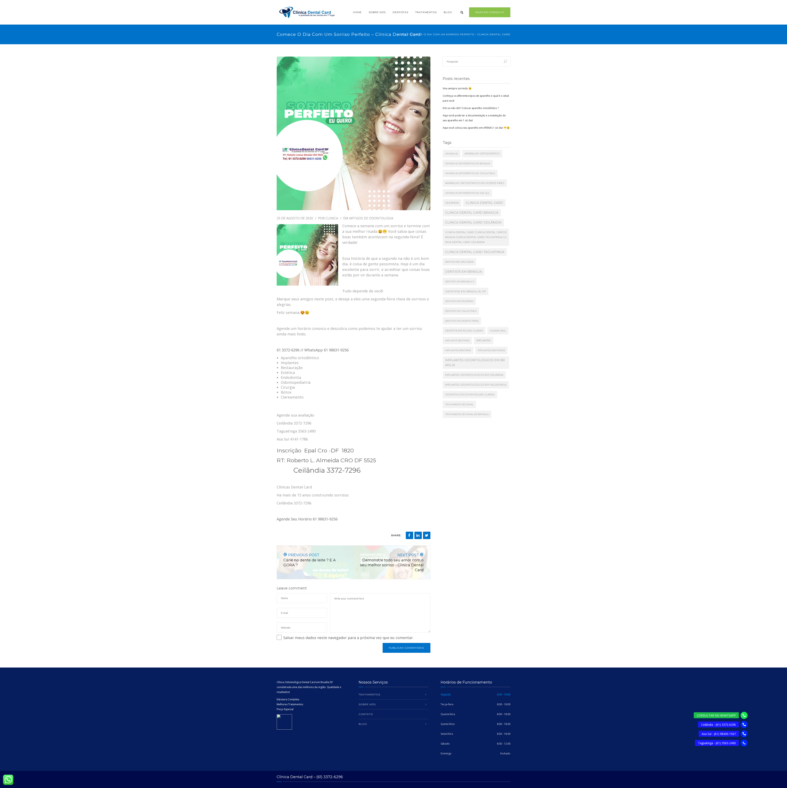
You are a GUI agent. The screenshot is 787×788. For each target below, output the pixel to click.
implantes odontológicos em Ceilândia (474, 374)
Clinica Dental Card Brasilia (471, 213)
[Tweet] (426, 535)
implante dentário (457, 340)
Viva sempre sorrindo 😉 (457, 88)
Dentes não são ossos (459, 261)
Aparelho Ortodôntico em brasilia (467, 163)
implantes (483, 340)
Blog (448, 12)
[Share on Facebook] (409, 535)
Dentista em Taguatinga (461, 311)
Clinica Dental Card (484, 203)
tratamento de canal (459, 404)
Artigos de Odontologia (371, 218)
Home (357, 12)
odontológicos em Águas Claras (470, 394)
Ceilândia (452, 202)
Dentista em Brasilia (463, 272)
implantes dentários (491, 350)
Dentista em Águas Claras (464, 330)
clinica (331, 218)
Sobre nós (377, 12)
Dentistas (400, 12)
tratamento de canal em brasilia (467, 414)
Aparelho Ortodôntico (482, 153)
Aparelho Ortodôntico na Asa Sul (467, 193)
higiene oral (498, 330)
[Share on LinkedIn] (418, 535)
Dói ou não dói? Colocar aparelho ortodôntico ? (471, 108)
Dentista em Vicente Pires (462, 320)
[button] (744, 743)
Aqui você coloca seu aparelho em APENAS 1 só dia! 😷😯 (476, 127)
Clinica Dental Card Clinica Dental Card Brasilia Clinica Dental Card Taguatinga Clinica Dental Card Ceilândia (476, 237)
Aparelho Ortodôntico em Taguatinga (470, 173)
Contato (366, 714)
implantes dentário (458, 350)
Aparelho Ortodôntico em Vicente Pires (474, 183)
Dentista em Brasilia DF (465, 291)
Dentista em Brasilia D (459, 281)
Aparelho (451, 153)
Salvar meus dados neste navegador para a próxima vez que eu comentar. (348, 637)
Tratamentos (426, 12)
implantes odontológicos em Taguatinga (475, 384)
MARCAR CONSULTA (489, 12)
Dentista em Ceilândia (459, 301)
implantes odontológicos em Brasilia (475, 362)
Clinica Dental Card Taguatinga (474, 252)
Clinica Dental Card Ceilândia (473, 222)
